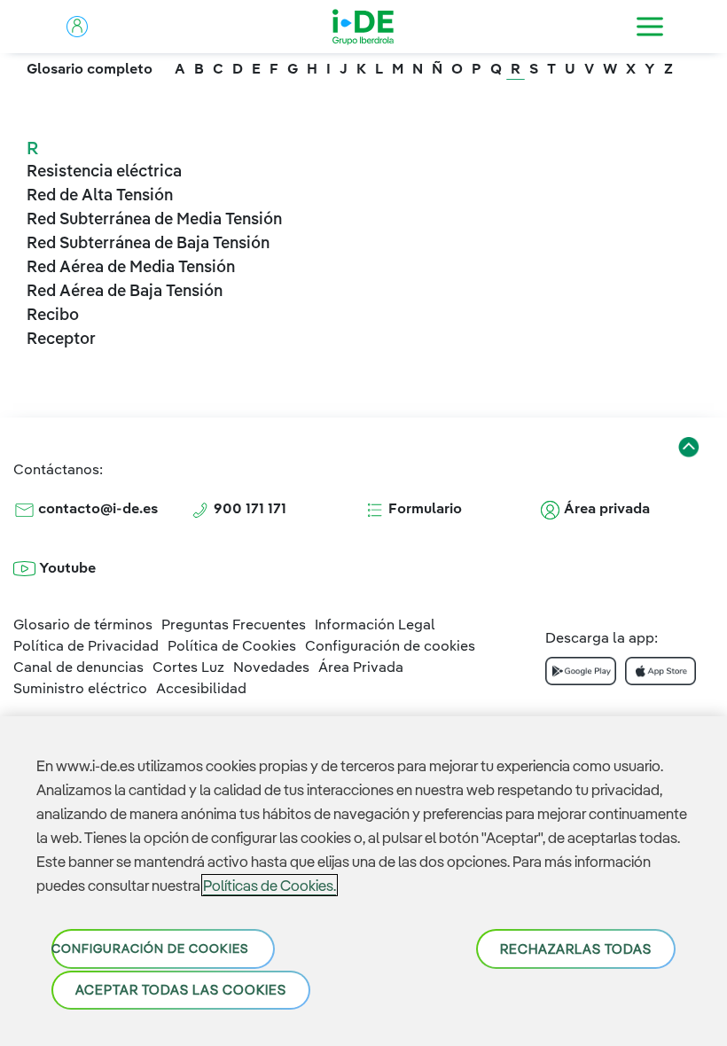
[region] (363, 881)
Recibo (53, 314)
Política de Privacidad (86, 645)
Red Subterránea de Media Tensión (154, 218)
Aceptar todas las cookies (180, 989)
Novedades (271, 666)
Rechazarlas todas (576, 949)
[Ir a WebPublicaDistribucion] (363, 26)
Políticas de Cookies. (269, 885)
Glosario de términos (82, 624)
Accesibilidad (201, 688)
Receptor (61, 338)
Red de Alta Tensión (100, 194)
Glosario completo (89, 68)
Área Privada (360, 666)
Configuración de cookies (149, 948)
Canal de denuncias (78, 666)
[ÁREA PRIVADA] (77, 26)
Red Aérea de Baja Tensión (125, 290)
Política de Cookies (232, 645)
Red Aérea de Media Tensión (131, 266)
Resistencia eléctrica (104, 170)
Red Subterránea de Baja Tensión (148, 242)
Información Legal (375, 624)
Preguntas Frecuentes (233, 624)
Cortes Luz (188, 666)
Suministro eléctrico (80, 688)
